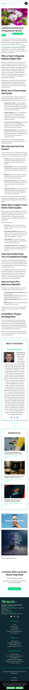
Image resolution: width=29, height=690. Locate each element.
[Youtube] (11, 616)
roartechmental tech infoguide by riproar (11, 46)
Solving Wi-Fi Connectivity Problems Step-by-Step (12, 500)
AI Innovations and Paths (14, 663)
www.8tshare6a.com (11, 606)
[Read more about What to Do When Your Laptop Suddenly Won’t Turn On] (14, 467)
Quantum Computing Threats (12, 34)
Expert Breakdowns (14, 657)
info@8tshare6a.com (10, 612)
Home (14, 624)
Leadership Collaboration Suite (14, 631)
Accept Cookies (10, 687)
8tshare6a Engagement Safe (14, 643)
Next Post (14, 425)
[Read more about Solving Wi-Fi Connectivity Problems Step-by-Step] (14, 491)
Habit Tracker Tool (14, 633)
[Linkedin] (17, 417)
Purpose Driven (14, 626)
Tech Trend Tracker (14, 654)
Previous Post (14, 422)
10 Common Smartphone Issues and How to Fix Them (13, 453)
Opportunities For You (14, 644)
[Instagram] (18, 616)
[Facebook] (11, 417)
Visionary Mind (14, 628)
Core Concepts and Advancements (14, 656)
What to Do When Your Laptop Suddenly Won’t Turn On (14, 476)
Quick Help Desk (14, 629)
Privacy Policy (14, 680)
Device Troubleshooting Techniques (14, 661)
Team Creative (14, 641)
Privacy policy (19, 687)
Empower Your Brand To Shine (14, 646)
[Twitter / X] (14, 417)
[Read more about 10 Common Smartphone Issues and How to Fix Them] (14, 444)
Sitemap (14, 677)
